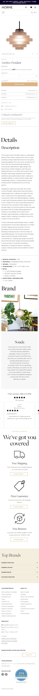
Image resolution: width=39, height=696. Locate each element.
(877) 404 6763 (8, 109)
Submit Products (26, 604)
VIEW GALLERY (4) (8, 54)
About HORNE (24, 592)
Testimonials (24, 601)
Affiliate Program (7, 606)
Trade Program (6, 604)
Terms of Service (7, 608)
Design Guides (24, 613)
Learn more (19, 474)
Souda (4, 59)
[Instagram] (6, 675)
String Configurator (8, 616)
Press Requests (6, 613)
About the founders (27, 597)
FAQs (3, 599)
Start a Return (6, 594)
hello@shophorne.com (10, 625)
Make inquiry (8, 123)
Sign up (29, 655)
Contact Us (5, 601)
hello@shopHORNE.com (11, 106)
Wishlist (23, 606)
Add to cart (19, 84)
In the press (24, 599)
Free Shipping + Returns (9, 592)
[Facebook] (2, 675)
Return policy (6, 597)
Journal (23, 594)
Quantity (4, 73)
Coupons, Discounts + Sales (27, 610)
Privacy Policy (6, 611)
